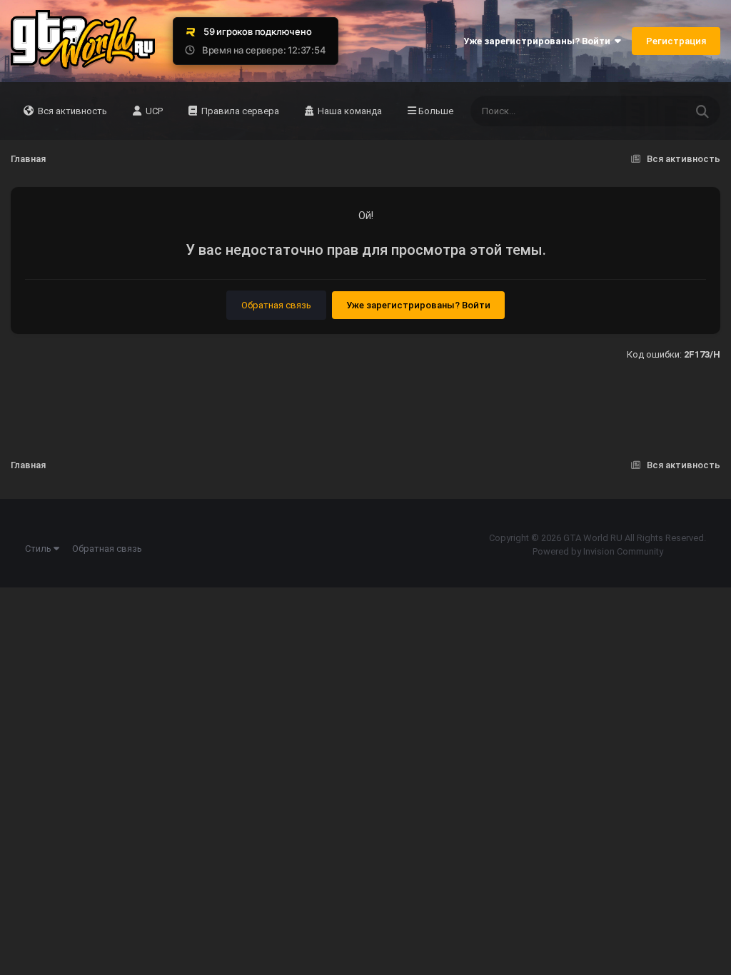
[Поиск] (702, 111)
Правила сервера (239, 111)
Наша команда (349, 111)
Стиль (39, 548)
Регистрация (676, 41)
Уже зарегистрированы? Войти (539, 41)
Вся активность (71, 111)
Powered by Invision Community (598, 551)
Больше (435, 111)
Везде (653, 111)
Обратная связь (276, 305)
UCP (153, 111)
